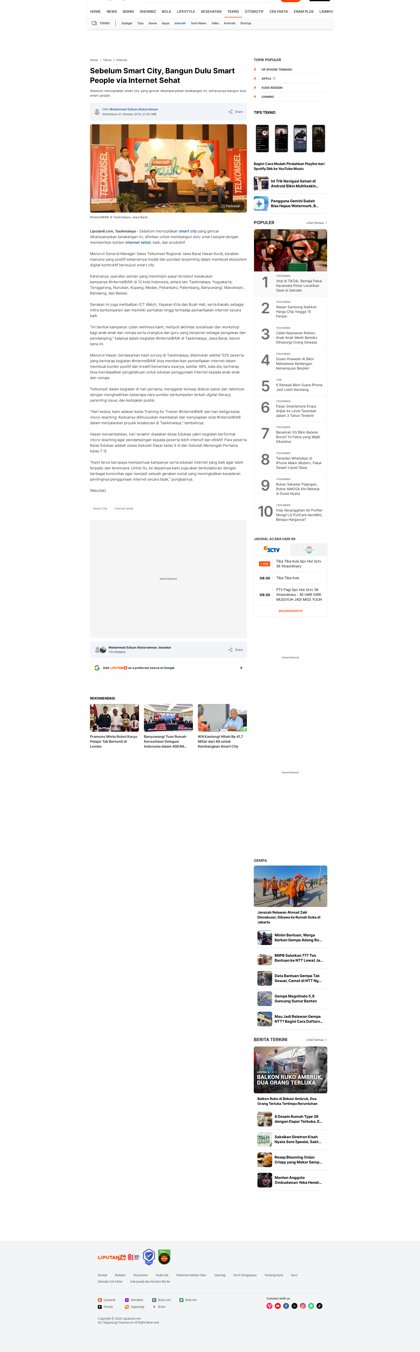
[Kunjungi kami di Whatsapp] (311, 1306)
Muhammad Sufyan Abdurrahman (134, 109)
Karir (294, 1275)
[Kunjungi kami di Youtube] (278, 1306)
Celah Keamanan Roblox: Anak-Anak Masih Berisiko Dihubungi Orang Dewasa (296, 337)
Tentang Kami (274, 1275)
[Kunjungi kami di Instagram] (303, 1306)
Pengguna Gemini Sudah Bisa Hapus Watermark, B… (295, 203)
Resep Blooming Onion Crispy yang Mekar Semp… (298, 1159)
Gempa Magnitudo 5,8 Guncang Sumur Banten (296, 998)
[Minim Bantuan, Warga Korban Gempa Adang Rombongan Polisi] (264, 937)
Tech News (198, 23)
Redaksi (120, 1275)
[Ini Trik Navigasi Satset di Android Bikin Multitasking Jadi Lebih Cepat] (261, 183)
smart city (188, 231)
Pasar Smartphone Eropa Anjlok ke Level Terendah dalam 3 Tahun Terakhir (296, 411)
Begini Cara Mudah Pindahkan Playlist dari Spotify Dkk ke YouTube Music (289, 166)
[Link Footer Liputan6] (119, 1257)
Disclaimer (140, 1275)
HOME (95, 11)
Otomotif (254, 11)
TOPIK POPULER (267, 60)
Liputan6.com (132, 1318)
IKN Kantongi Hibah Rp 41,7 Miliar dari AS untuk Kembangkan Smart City (220, 741)
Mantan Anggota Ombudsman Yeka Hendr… (298, 1180)
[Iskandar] (103, 649)
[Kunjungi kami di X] (294, 1306)
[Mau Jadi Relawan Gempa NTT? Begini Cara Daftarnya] (264, 1019)
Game (153, 23)
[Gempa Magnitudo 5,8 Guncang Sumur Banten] (264, 998)
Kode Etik (162, 1275)
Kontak (102, 1275)
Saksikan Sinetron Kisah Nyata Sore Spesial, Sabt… (298, 1139)
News (112, 11)
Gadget (127, 23)
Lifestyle (186, 11)
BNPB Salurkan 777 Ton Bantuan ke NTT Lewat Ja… (299, 958)
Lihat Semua (315, 223)
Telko (215, 23)
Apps (166, 23)
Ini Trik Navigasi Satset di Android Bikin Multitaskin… (295, 183)
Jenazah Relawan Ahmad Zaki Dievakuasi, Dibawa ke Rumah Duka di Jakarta (288, 917)
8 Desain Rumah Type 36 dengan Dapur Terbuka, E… (298, 1119)
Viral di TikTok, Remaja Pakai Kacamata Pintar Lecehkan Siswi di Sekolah (299, 285)
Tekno (233, 11)
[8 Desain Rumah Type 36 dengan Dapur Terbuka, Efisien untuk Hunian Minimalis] (264, 1119)
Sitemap (220, 1275)
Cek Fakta (278, 11)
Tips (140, 23)
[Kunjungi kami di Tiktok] (319, 1306)
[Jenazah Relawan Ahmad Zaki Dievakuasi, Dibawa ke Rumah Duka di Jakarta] (290, 886)
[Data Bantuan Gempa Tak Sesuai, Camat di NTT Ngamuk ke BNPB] (264, 978)
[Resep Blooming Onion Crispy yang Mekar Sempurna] (264, 1159)
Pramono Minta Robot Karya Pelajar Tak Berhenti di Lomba (113, 741)
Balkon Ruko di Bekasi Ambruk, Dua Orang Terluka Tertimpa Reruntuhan (287, 1101)
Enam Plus (304, 11)
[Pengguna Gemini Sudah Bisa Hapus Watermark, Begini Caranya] (261, 203)
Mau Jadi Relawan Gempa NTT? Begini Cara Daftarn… (299, 1019)
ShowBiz (148, 11)
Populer (264, 222)
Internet (180, 23)
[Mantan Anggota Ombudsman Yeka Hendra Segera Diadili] (264, 1180)
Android (229, 23)
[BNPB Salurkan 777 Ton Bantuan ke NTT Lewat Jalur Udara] (264, 958)
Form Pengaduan (245, 1275)
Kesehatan (211, 11)
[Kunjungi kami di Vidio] (269, 1306)
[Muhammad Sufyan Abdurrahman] (97, 112)
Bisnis (128, 11)
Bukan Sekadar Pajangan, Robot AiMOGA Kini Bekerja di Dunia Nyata (297, 489)
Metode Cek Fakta (110, 1282)
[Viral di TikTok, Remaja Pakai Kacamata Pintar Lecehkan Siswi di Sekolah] (291, 250)
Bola (166, 11)
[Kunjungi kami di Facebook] (286, 1306)
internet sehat (138, 242)
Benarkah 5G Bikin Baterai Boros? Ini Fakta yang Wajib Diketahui (298, 437)
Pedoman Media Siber (191, 1275)
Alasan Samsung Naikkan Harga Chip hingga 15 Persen (296, 311)
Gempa (260, 860)
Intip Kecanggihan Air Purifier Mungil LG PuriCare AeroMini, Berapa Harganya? (299, 515)
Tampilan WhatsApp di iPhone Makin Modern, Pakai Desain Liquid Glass (298, 463)
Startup (245, 23)
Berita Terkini (270, 1039)
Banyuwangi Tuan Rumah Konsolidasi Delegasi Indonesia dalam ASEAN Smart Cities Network (165, 741)
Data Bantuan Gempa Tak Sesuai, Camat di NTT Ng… (298, 978)
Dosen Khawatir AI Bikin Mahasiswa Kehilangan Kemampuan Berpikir (295, 363)
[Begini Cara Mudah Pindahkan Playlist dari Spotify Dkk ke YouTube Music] (290, 138)
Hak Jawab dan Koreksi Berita (150, 1282)
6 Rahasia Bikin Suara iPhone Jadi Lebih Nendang (299, 387)
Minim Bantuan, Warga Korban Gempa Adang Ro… (298, 937)
